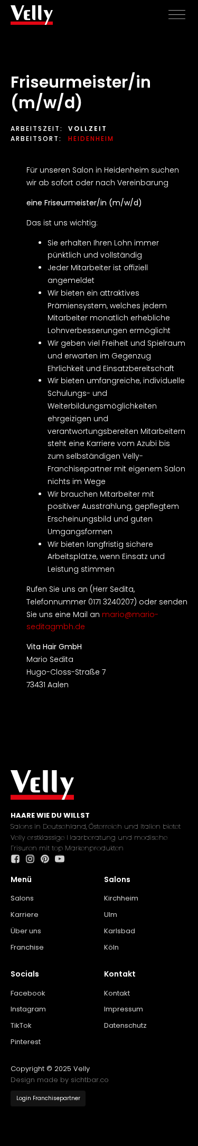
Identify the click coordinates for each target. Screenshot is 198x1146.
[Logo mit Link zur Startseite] (32, 15)
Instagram (28, 1009)
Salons (22, 898)
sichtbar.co (90, 1080)
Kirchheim (121, 898)
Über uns (26, 931)
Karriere (25, 915)
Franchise (27, 947)
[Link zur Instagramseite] (32, 859)
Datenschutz (125, 1025)
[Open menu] (176, 15)
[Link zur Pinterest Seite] (47, 859)
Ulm (110, 915)
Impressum (123, 1009)
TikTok (21, 1025)
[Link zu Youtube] (62, 859)
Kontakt (117, 993)
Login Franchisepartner (48, 1098)
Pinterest (26, 1042)
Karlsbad (119, 931)
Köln (111, 947)
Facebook (28, 993)
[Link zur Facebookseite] (18, 859)
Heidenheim (91, 138)
